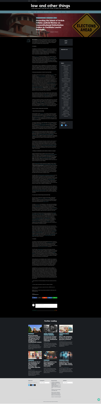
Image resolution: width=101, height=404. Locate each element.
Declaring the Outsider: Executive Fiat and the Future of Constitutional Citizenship (50, 338)
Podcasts (68, 107)
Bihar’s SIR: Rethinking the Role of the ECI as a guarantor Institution (65, 338)
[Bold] (36, 307)
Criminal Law (66, 83)
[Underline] (38, 307)
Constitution (66, 77)
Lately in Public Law (66, 101)
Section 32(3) (55, 208)
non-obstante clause (42, 76)
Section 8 (38, 102)
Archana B (28, 41)
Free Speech (66, 92)
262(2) (52, 123)
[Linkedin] (66, 125)
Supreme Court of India (66, 113)
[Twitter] (62, 125)
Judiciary (69, 98)
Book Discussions (66, 69)
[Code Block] (43, 307)
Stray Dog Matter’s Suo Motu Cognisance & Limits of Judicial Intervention (50, 364)
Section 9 (42, 102)
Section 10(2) (37, 56)
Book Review (66, 71)
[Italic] (37, 307)
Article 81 (41, 105)
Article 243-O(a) (41, 198)
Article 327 (52, 74)
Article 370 (68, 65)
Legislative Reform (66, 104)
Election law (67, 333)
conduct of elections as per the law (43, 246)
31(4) (42, 123)
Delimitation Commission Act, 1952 (38, 116)
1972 (56, 57)
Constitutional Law (49, 17)
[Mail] (67, 125)
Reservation (66, 110)
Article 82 (45, 49)
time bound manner (49, 242)
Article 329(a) (52, 59)
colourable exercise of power (36, 221)
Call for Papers (66, 74)
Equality (63, 89)
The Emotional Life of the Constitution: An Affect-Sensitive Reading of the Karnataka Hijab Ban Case (34, 365)
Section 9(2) (36, 118)
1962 (53, 57)
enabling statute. (45, 201)
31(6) (44, 123)
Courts (69, 80)
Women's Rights (66, 116)
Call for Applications (66, 72)
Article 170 (45, 105)
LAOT (33, 343)
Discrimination (66, 86)
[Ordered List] (40, 307)
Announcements (64, 65)
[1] (32, 280)
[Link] (45, 307)
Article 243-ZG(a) (47, 198)
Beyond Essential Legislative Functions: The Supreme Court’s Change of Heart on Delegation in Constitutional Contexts (35, 339)
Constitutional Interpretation (41, 17)
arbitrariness (48, 221)
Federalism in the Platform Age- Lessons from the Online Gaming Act (65, 364)
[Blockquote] (42, 307)
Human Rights (68, 95)
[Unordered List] (41, 307)
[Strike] (39, 307)
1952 (51, 57)
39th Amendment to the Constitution (45, 125)
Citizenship (45, 333)
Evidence (68, 89)
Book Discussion (66, 68)
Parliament (63, 107)
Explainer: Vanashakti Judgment (56, 396)
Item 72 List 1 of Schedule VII (41, 75)
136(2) (46, 123)
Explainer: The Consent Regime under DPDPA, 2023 (56, 390)
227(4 (48, 123)
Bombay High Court (66, 66)
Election (55, 17)
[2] (32, 284)
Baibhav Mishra (67, 367)
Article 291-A (42, 113)
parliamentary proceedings (50, 116)
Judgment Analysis (64, 98)
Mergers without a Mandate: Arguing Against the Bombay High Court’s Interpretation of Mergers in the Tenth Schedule (55, 393)
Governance (63, 95)
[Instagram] (64, 125)
